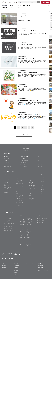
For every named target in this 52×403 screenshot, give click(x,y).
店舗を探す (11, 5)
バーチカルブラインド (24, 160)
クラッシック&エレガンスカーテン (7, 188)
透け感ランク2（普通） (41, 220)
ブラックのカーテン (19, 207)
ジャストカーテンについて (42, 262)
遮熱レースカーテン (22, 232)
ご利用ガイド (16, 263)
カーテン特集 (18, 5)
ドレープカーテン (7, 158)
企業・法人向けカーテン (30, 263)
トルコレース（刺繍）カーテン (9, 218)
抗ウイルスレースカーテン (29, 245)
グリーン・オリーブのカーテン (19, 184)
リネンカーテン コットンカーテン (7, 185)
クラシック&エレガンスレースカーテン (9, 224)
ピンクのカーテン (19, 193)
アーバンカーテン (7, 190)
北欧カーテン (6, 182)
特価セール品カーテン (8, 166)
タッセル (38, 158)
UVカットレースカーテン (29, 241)
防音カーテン (43, 191)
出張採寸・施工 (40, 265)
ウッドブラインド (23, 158)
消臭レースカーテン (29, 228)
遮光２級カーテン (44, 179)
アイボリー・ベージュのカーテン (19, 196)
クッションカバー (40, 164)
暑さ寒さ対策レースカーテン (29, 219)
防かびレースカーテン (22, 228)
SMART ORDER (40, 267)
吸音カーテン (43, 193)
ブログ (10, 8)
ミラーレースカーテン (22, 235)
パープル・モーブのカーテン (19, 190)
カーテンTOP (17, 8)
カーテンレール (39, 166)
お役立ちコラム (26, 5)
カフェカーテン (6, 162)
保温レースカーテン (22, 241)
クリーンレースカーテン (29, 222)
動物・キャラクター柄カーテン (32, 199)
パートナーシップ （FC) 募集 (43, 270)
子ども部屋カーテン (7, 192)
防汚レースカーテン (29, 235)
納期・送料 (15, 272)
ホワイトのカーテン (19, 205)
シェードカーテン (7, 164)
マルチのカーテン (19, 200)
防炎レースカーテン (29, 225)
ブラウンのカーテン (19, 198)
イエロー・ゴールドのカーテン (19, 181)
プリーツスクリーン (23, 166)
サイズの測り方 (16, 267)
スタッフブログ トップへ (24, 134)
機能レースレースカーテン (8, 230)
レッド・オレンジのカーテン (19, 177)
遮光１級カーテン (44, 177)
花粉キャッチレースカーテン (29, 238)
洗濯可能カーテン (44, 189)
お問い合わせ (46, 2)
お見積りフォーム (17, 270)
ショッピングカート (5, 268)
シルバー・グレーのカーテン (19, 203)
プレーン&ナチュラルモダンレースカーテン (9, 220)
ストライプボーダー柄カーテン (32, 183)
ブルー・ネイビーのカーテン (19, 187)
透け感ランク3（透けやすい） (42, 222)
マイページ (4, 265)
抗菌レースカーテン (22, 238)
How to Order (16, 265)
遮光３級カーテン (44, 181)
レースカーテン (6, 160)
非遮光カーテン (43, 185)
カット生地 (38, 162)
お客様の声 (4, 8)
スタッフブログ (40, 268)
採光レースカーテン (29, 232)
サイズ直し (15, 274)
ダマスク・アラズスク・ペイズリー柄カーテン (32, 192)
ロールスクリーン (23, 164)
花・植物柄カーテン (32, 188)
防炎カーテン (43, 187)
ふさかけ (38, 160)
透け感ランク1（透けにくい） (42, 218)
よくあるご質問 (16, 262)
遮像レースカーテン (22, 245)
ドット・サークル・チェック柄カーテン (32, 186)
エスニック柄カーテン (32, 196)
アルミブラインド (23, 162)
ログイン (3, 263)
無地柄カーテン (31, 177)
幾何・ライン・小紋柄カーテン (32, 179)
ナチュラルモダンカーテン (7, 179)
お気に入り (40, 6)
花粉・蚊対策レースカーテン (22, 222)
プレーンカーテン (7, 177)
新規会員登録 (4, 262)
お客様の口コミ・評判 (29, 262)
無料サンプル (16, 268)
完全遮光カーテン (44, 183)
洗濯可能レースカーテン (22, 225)
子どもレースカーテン (8, 228)
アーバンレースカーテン (8, 226)
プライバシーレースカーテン (22, 219)
